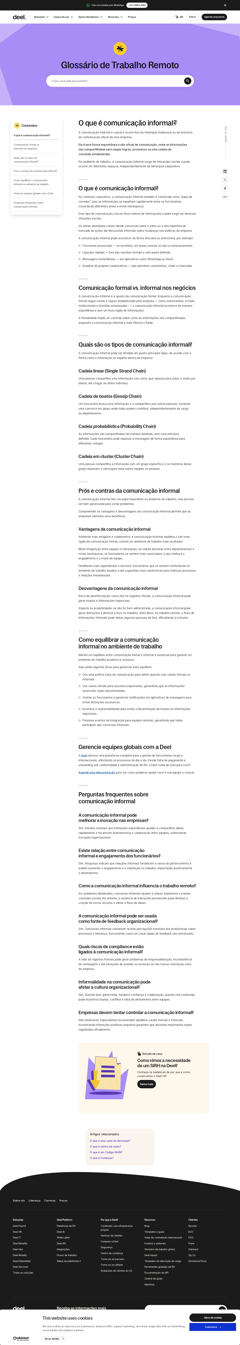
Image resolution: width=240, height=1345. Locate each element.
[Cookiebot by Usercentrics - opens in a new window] (21, 1338)
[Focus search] (187, 81)
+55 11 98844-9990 (136, 5)
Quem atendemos (88, 17)
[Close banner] (225, 5)
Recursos (113, 17)
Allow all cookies (213, 1317)
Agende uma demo (214, 17)
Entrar (192, 17)
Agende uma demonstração (97, 772)
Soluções (39, 17)
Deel (84, 755)
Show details (52, 1338)
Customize (211, 1327)
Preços (132, 17)
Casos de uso (61, 17)
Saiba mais (146, 1084)
